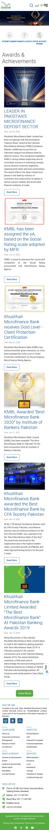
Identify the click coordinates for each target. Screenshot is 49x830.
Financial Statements (35, 744)
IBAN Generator (33, 757)
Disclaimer (20, 823)
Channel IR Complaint (35, 740)
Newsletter (6, 771)
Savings (30, 771)
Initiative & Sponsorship (11, 764)
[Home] (6, 5)
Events (4, 761)
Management (7, 740)
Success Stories (8, 774)
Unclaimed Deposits (35, 777)
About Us (6, 734)
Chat (46, 667)
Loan (28, 764)
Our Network (7, 747)
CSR (28, 737)
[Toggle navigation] (46, 5)
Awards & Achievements (11, 757)
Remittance (31, 767)
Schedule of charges (35, 774)
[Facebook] (16, 827)
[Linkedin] (27, 827)
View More (24, 693)
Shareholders (32, 747)
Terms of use (31, 823)
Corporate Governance (11, 737)
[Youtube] (32, 827)
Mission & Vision (8, 744)
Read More (12, 192)
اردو (37, 5)
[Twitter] (21, 827)
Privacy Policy (8, 823)
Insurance (30, 761)
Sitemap (41, 823)
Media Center (7, 767)
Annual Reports (33, 734)
